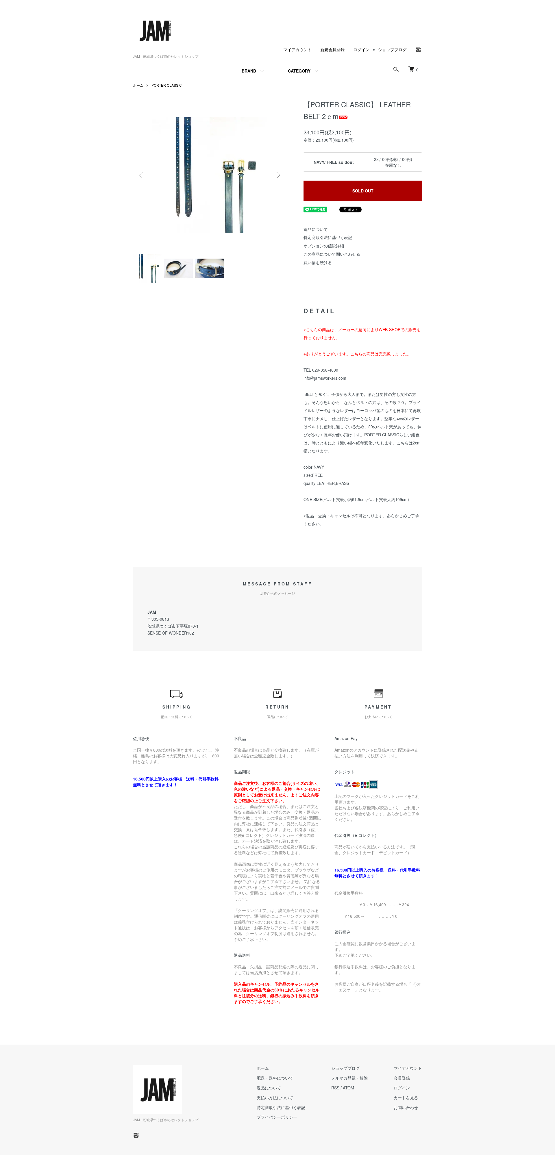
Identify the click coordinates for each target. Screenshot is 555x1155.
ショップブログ (392, 49)
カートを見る (406, 1097)
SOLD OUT (362, 191)
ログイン (361, 49)
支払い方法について (275, 1097)
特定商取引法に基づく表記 (328, 237)
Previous (141, 175)
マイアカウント (297, 49)
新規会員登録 (332, 49)
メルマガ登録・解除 (349, 1078)
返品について (316, 229)
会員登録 (402, 1078)
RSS (335, 1088)
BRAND (249, 71)
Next (277, 175)
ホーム (138, 85)
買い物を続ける (318, 262)
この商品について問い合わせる (332, 254)
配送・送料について (275, 1078)
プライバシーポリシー (277, 1117)
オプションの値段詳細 (324, 246)
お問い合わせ (406, 1107)
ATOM (348, 1088)
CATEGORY (299, 71)
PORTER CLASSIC (166, 85)
